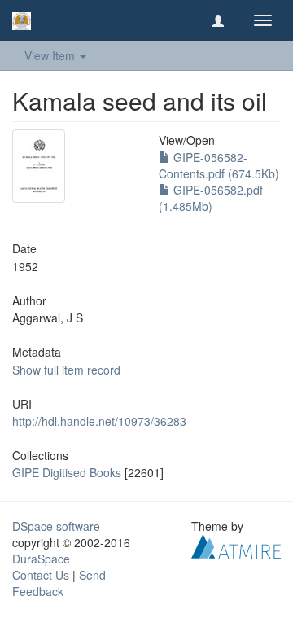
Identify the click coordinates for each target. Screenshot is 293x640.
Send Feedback (59, 583)
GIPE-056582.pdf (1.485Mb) (211, 198)
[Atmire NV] (236, 545)
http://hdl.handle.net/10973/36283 (99, 421)
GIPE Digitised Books (66, 472)
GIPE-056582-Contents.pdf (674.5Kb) (219, 165)
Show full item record (66, 370)
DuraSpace (41, 558)
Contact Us (40, 575)
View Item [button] (51, 55)
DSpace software (56, 526)
